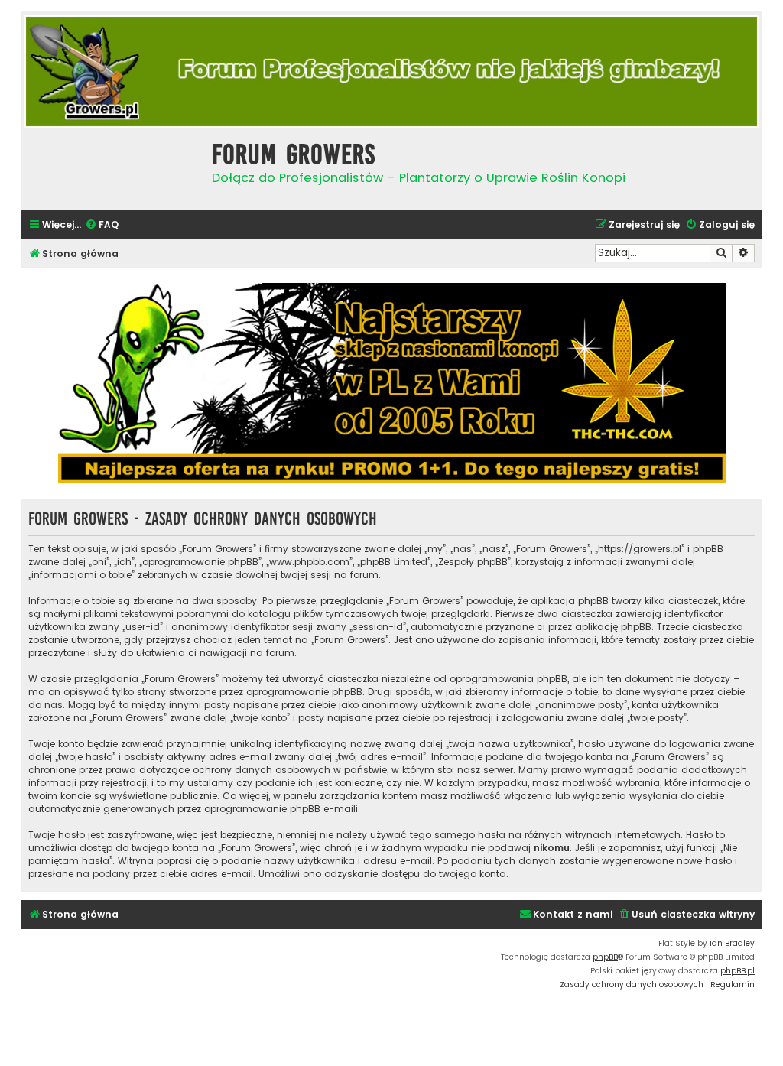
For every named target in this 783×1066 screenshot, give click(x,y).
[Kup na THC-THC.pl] (391, 383)
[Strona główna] (112, 167)
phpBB (605, 957)
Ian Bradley (732, 943)
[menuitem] (102, 225)
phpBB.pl (737, 971)
